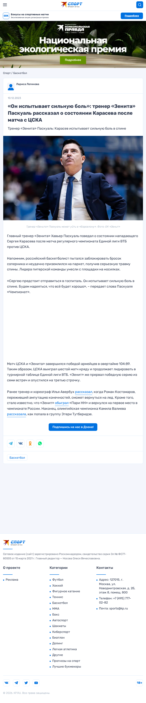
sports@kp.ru (118, 608)
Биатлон (58, 637)
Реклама (12, 579)
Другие (57, 655)
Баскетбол (20, 73)
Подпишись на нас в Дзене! (73, 427)
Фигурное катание (66, 591)
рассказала (16, 414)
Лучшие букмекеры (66, 666)
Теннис (57, 597)
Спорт (7, 73)
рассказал (83, 392)
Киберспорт (61, 632)
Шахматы (59, 626)
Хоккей (57, 585)
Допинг (57, 643)
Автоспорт (60, 620)
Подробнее (132, 15)
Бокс (55, 614)
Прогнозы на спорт (66, 661)
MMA (55, 608)
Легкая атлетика (64, 649)
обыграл (62, 403)
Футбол (57, 579)
